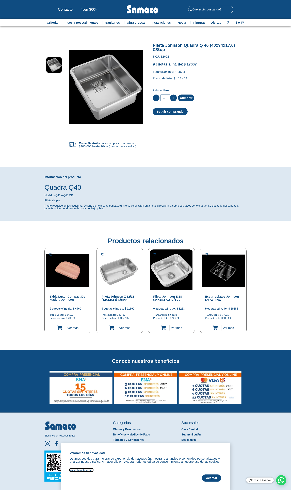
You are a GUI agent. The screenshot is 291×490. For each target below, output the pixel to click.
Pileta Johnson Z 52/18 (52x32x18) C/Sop (118, 298)
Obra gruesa (136, 22)
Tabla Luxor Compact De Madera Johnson (67, 298)
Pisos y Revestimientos (81, 22)
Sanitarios (112, 22)
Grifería (52, 22)
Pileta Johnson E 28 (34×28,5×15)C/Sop (167, 298)
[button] (46, 385)
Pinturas (199, 22)
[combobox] (210, 9)
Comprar (186, 98)
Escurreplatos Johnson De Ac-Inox (222, 298)
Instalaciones (161, 22)
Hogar (182, 22)
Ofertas (216, 22)
